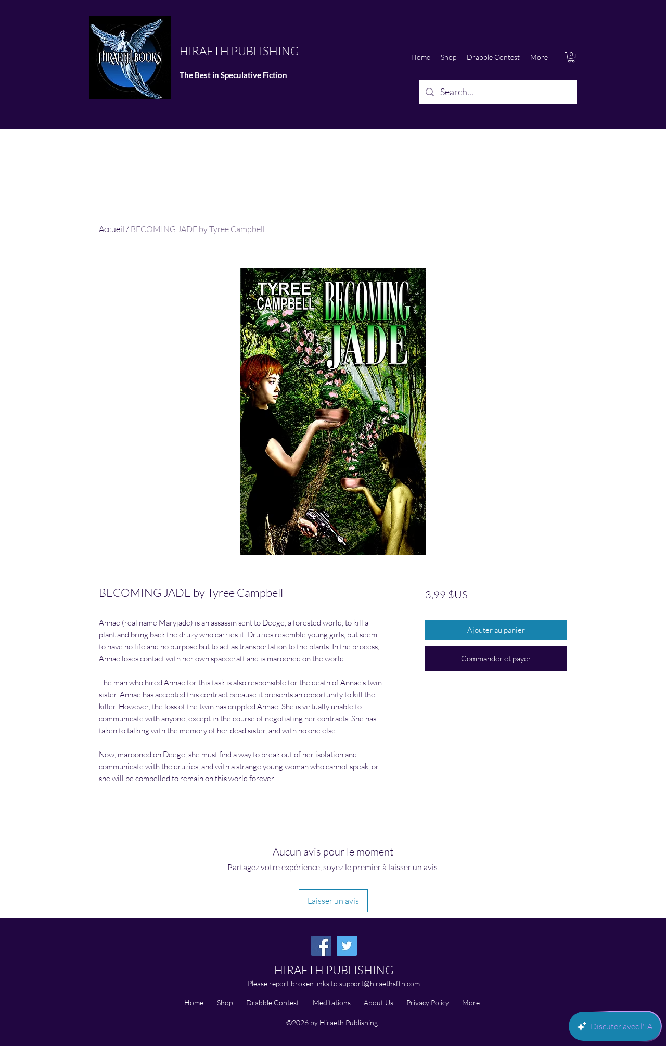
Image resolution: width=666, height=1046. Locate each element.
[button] (571, 57)
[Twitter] (347, 946)
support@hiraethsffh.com (379, 983)
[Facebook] (321, 946)
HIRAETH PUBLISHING (239, 51)
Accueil (111, 229)
